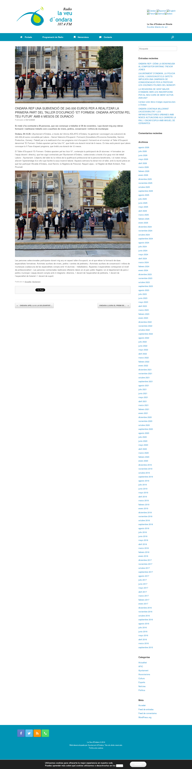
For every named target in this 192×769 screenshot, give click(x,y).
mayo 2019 (143, 492)
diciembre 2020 (145, 417)
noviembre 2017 (145, 563)
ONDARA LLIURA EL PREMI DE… (114, 305)
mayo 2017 (143, 587)
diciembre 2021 (145, 369)
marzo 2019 (143, 500)
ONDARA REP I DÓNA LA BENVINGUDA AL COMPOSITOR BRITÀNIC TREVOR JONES (156, 66)
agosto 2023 (143, 290)
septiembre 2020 (145, 429)
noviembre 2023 (145, 278)
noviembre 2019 (145, 468)
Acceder (142, 705)
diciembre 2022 (145, 321)
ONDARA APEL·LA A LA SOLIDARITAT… (34, 305)
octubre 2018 (144, 520)
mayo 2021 (143, 397)
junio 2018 (142, 536)
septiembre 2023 (145, 286)
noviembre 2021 (145, 373)
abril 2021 (142, 401)
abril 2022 (142, 353)
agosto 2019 (143, 480)
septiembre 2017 (145, 571)
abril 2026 (142, 163)
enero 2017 (143, 603)
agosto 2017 (143, 575)
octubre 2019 (144, 472)
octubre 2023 (144, 282)
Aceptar (138, 764)
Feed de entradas (146, 709)
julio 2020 (142, 436)
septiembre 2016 (145, 619)
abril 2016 (142, 639)
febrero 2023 (143, 314)
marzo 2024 (143, 262)
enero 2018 (143, 556)
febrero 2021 (143, 409)
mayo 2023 (143, 302)
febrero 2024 (143, 266)
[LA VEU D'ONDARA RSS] (37, 733)
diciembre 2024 (145, 226)
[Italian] (168, 13)
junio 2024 (142, 250)
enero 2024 (143, 270)
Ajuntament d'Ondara (96, 745)
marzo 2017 (143, 595)
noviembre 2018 (145, 516)
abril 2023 (142, 306)
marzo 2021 (143, 405)
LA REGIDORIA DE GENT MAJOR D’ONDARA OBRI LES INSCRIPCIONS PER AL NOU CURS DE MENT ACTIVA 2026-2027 (155, 93)
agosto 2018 (143, 528)
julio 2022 (142, 341)
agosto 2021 (143, 385)
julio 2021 (142, 389)
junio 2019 (142, 488)
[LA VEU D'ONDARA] (44, 16)
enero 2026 (143, 175)
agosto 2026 (143, 147)
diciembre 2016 (145, 607)
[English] (171, 10)
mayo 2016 (143, 635)
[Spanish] (161, 10)
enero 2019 (143, 508)
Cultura (141, 678)
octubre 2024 (144, 234)
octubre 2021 (144, 377)
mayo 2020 (143, 444)
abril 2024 (142, 258)
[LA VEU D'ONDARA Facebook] (21, 733)
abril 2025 (142, 210)
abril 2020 (142, 448)
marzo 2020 (143, 452)
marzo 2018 (143, 548)
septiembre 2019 (145, 476)
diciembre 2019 (145, 464)
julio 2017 (142, 579)
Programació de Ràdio (52, 37)
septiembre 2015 (145, 647)
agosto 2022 (143, 337)
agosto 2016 (143, 623)
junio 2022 (142, 345)
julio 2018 (142, 532)
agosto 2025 (143, 194)
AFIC (140, 666)
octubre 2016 (144, 615)
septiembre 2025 (145, 190)
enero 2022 (143, 365)
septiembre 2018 (145, 524)
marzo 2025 (143, 214)
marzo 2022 (143, 357)
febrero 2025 (143, 218)
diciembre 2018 (145, 512)
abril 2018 (142, 544)
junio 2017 (142, 583)
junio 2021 (142, 393)
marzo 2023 (143, 309)
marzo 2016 (143, 643)
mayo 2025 (143, 206)
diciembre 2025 (145, 179)
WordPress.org (144, 717)
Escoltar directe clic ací (157, 26)
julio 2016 (142, 627)
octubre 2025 (144, 187)
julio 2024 (142, 246)
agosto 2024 (143, 242)
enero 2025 (143, 222)
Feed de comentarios (147, 713)
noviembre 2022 (145, 325)
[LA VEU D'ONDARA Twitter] (29, 733)
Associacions (144, 674)
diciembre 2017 (145, 560)
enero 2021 (143, 413)
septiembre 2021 (145, 381)
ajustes (119, 765)
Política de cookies (96, 748)
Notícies (142, 686)
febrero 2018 (143, 552)
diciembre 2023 (145, 274)
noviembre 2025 (145, 183)
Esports (141, 682)
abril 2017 (142, 591)
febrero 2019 (143, 504)
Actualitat (28, 281)
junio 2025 (142, 202)
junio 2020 (142, 441)
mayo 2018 (143, 540)
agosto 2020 (143, 433)
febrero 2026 (143, 171)
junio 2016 (142, 631)
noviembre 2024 (145, 230)
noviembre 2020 (145, 421)
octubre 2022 (144, 329)
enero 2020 (143, 460)
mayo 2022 (143, 349)
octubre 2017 (144, 568)
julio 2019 (142, 484)
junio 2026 (142, 155)
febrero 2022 (143, 361)
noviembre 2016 (145, 611)
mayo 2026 (143, 159)
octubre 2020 (144, 425)
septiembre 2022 (145, 333)
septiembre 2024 (145, 238)
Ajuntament (36, 281)
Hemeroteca (83, 37)
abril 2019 (142, 496)
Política (141, 690)
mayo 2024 (143, 254)
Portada (28, 37)
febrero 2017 (143, 599)
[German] (160, 13)
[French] (151, 13)
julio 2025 (142, 198)
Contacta (108, 37)
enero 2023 (143, 317)
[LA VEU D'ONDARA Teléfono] (45, 733)
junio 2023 (142, 298)
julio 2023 (142, 294)
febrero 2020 (143, 456)
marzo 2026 (143, 167)
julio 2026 (142, 151)
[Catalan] (151, 10)
